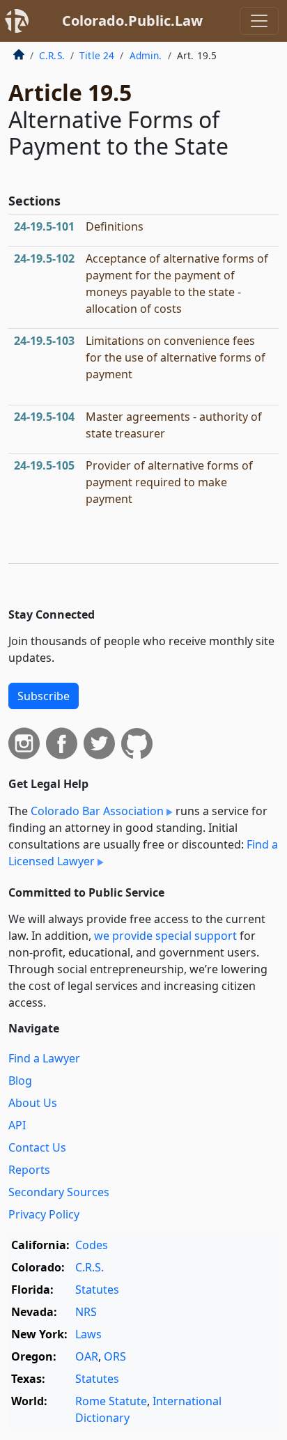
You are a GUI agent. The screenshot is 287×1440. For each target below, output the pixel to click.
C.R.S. (52, 55)
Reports (29, 1169)
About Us (32, 1102)
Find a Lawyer (44, 1058)
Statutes (97, 1289)
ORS (115, 1356)
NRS (86, 1311)
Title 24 (96, 55)
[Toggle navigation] (259, 21)
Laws (88, 1334)
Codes (91, 1245)
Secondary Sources (58, 1192)
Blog (20, 1080)
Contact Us (37, 1147)
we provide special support (165, 935)
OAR (86, 1356)
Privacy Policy (43, 1214)
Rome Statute (111, 1401)
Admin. (146, 55)
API (17, 1125)
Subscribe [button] (43, 696)
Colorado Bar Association (97, 811)
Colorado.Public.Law (132, 20)
